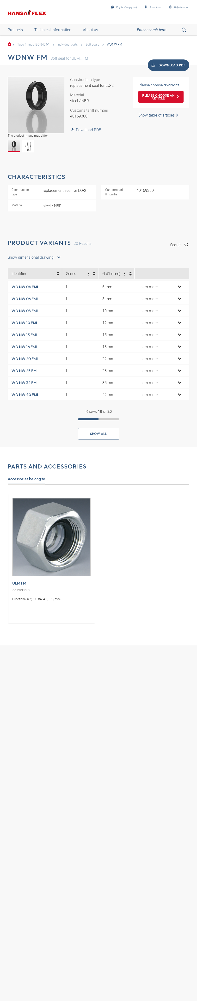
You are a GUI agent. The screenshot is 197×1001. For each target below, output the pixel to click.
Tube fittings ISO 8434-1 (33, 44)
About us (90, 29)
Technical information (52, 29)
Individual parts (67, 44)
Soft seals (92, 44)
